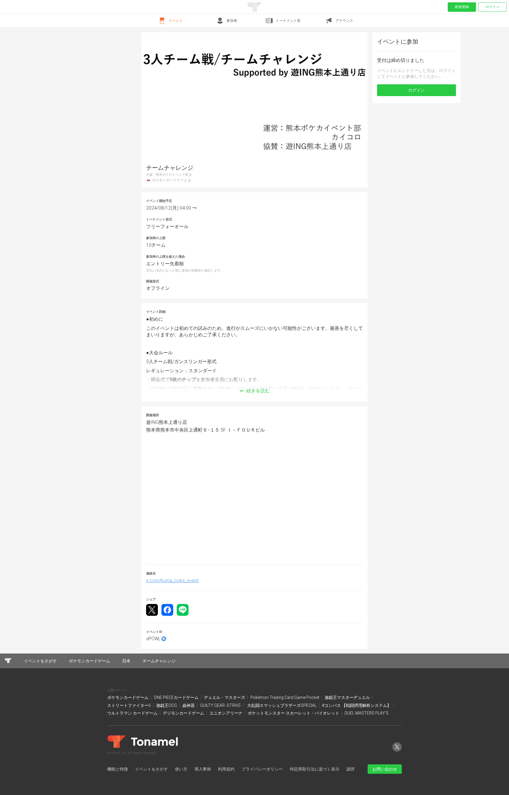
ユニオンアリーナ (226, 713)
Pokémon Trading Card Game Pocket (285, 697)
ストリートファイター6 (129, 705)
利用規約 (226, 769)
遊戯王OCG (167, 705)
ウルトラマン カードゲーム (132, 713)
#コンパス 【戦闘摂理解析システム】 (357, 705)
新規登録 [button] (462, 7)
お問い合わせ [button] (384, 769)
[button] (254, 382)
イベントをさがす (151, 769)
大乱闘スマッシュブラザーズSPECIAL (282, 705)
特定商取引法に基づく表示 (314, 769)
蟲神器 (189, 705)
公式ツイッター (397, 751)
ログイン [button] (416, 90)
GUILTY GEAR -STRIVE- (221, 705)
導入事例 (202, 769)
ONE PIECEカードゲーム (176, 697)
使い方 (181, 769)
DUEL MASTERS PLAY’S (367, 713)
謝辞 (350, 769)
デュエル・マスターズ (225, 697)
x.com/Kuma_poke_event (172, 580)
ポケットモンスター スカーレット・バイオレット (294, 713)
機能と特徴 (117, 769)
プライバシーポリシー (262, 769)
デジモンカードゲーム (184, 713)
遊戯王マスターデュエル (348, 697)
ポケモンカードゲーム (128, 697)
